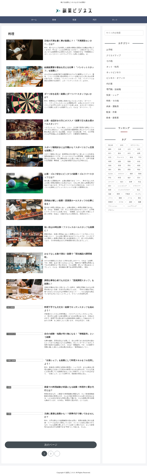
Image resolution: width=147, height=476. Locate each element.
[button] (141, 32)
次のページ (50, 444)
